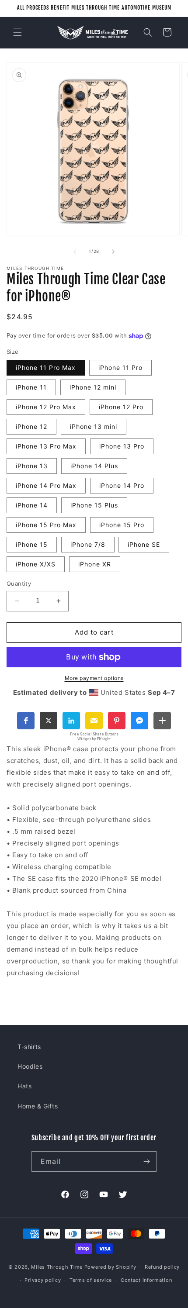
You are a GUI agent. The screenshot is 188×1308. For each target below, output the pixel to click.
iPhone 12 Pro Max (46, 407)
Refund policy (162, 1267)
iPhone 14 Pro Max (46, 485)
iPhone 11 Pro (120, 367)
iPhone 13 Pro (121, 446)
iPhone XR (94, 564)
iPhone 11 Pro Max (46, 367)
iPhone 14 (32, 505)
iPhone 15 (32, 544)
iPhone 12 (31, 426)
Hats (24, 1086)
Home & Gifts (37, 1106)
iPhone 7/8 (87, 544)
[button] (17, 32)
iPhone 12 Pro (121, 407)
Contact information (146, 1280)
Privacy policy (42, 1280)
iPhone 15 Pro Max (46, 524)
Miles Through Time (57, 1266)
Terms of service (91, 1280)
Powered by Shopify (110, 1266)
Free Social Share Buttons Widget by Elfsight (94, 736)
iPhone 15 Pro (121, 524)
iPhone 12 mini (93, 387)
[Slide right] (113, 251)
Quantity (19, 583)
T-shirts (29, 1046)
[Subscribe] (146, 1161)
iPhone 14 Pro (121, 485)
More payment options (94, 678)
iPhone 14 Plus (94, 465)
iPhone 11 (31, 387)
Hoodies (29, 1066)
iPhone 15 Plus (94, 505)
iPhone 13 (32, 465)
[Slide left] (74, 251)
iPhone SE (144, 544)
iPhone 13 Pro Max (46, 446)
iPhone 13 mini (93, 426)
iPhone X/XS (36, 564)
